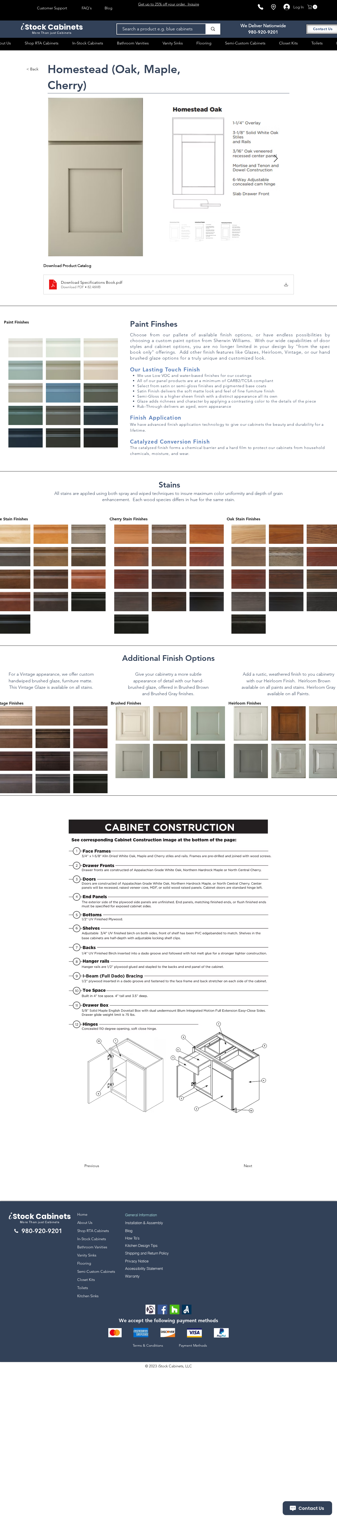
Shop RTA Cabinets (93, 1230)
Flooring (84, 1263)
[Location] (273, 7)
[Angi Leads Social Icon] (186, 1309)
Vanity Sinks (86, 1255)
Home (82, 1214)
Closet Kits (86, 1279)
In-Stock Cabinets (91, 1238)
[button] (312, 7)
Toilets (82, 1287)
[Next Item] (275, 158)
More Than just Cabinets (39, 1222)
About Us (84, 1222)
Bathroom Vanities (92, 1247)
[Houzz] (174, 1309)
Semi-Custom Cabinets (96, 1271)
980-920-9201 (263, 32)
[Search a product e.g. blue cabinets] (213, 29)
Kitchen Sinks (87, 1296)
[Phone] (260, 7)
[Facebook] (162, 1309)
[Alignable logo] (150, 1309)
